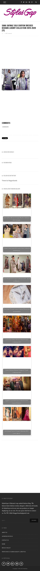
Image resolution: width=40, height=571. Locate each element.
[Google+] (26, 2)
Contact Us (5, 540)
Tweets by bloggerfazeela (9, 181)
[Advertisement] (20, 54)
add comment (8, 33)
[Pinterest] (29, 2)
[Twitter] (23, 2)
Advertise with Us (7, 536)
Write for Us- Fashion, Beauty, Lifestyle (14, 551)
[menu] (4, 2)
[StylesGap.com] (20, 12)
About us (4, 532)
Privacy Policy (6, 548)
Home (3, 544)
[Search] (36, 2)
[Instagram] (32, 2)
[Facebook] (21, 2)
